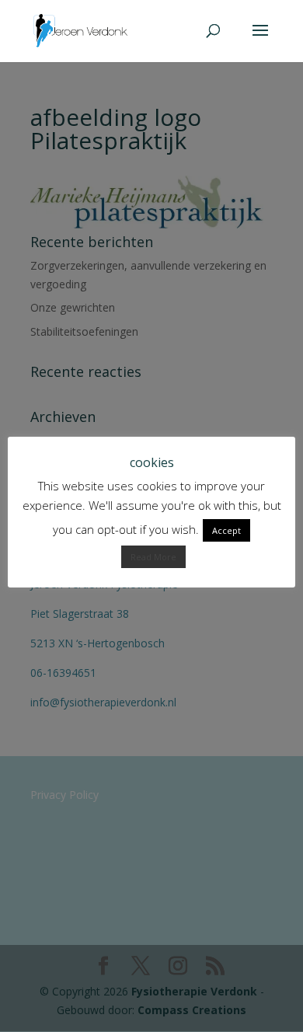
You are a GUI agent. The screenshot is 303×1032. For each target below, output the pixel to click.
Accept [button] (226, 530)
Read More (153, 557)
